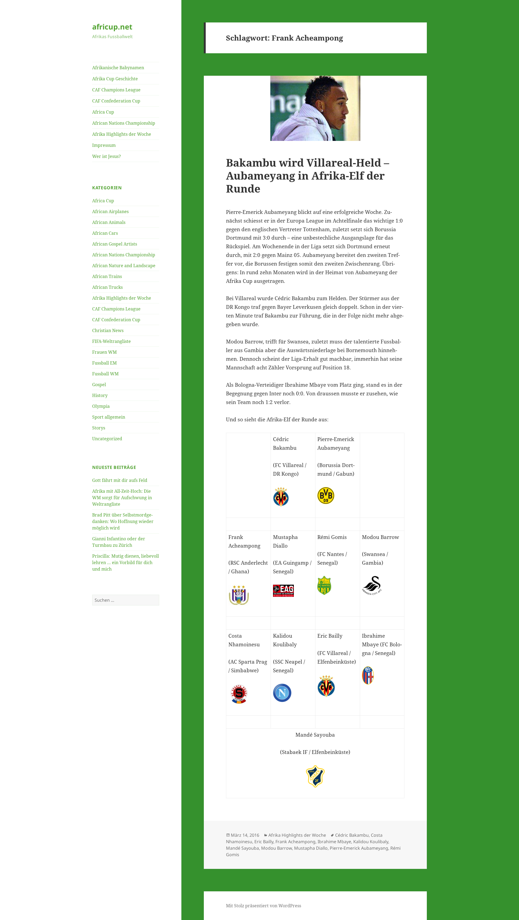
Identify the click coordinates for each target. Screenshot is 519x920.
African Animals (108, 222)
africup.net (112, 27)
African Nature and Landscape (123, 266)
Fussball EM (104, 363)
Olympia (101, 406)
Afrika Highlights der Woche (121, 134)
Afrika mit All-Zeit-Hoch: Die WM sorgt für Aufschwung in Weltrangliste (122, 497)
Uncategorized (107, 439)
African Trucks (107, 287)
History (100, 395)
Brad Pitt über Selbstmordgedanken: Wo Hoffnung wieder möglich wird (123, 521)
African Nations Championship (123, 123)
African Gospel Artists (114, 244)
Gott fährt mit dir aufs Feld (119, 480)
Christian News (108, 330)
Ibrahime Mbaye (334, 842)
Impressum (104, 145)
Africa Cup (103, 112)
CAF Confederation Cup (116, 101)
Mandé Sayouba (242, 848)
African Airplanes (110, 211)
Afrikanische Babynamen (118, 68)
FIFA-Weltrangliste (111, 341)
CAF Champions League (116, 90)
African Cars (105, 233)
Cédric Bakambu (352, 835)
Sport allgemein (108, 417)
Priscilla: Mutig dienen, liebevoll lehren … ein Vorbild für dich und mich (125, 562)
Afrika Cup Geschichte (115, 79)
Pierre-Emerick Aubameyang (359, 848)
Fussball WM (105, 374)
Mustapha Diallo (311, 848)
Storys (98, 428)
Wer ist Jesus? (106, 156)
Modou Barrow (276, 848)
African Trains (107, 276)
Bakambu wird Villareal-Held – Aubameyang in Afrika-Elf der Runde (307, 175)
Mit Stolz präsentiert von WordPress (263, 906)
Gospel (99, 385)
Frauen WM (104, 352)
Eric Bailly (263, 842)
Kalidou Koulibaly (370, 842)
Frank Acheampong (295, 842)
